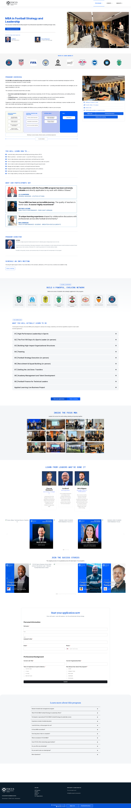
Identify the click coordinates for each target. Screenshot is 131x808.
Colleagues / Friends (71, 671)
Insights (118, 3)
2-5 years (27, 671)
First (25, 631)
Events (109, 3)
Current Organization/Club (74, 660)
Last (24, 637)
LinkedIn (69, 668)
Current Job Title (29, 660)
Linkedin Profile (28, 639)
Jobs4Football (70, 675)
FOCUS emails (70, 678)
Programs (98, 3)
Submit (65, 681)
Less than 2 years (29, 668)
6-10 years (27, 673)
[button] (65, 285)
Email (25, 645)
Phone (68, 645)
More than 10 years (29, 675)
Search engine (70, 673)
